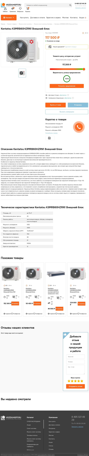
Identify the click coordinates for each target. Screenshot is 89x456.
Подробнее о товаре (51, 133)
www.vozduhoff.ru (43, 455)
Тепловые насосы (32, 435)
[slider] (84, 69)
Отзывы (51, 449)
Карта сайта (51, 455)
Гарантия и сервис (53, 17)
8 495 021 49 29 (80, 4)
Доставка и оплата (37, 17)
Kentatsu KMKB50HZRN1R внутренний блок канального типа (53, 291)
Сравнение (13, 9)
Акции (82, 17)
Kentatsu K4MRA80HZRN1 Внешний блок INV (9, 290)
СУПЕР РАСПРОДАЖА (33, 421)
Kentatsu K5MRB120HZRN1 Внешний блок (75, 290)
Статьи (51, 446)
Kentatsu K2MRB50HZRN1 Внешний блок (31, 290)
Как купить (24, 17)
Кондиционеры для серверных (32, 445)
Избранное (20, 11)
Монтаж (65, 17)
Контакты (74, 17)
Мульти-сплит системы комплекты (34, 440)
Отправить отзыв (75, 386)
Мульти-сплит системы (34, 432)
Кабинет (5, 11)
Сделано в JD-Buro (82, 455)
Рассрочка (52, 428)
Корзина (27, 10)
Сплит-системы (31, 428)
